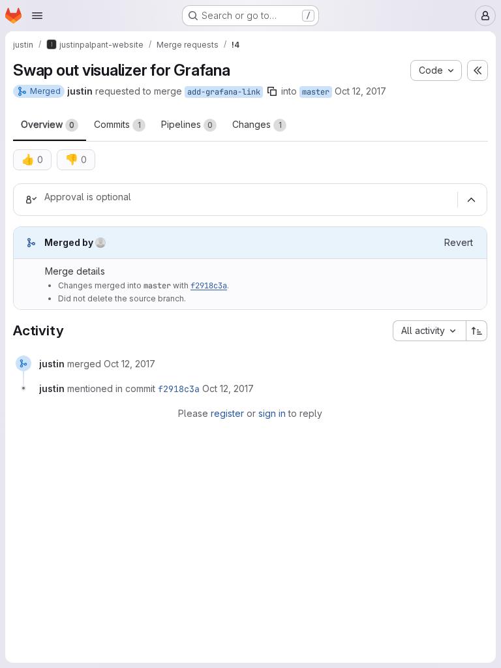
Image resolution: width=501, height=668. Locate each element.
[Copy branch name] (272, 91)
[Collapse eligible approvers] (471, 199)
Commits (117, 124)
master (315, 92)
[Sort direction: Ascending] (476, 330)
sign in (272, 413)
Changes (257, 124)
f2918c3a (208, 286)
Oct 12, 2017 (360, 91)
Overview (47, 124)
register (227, 413)
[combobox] (429, 330)
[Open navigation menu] (37, 15)
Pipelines (187, 124)
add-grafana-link (223, 92)
